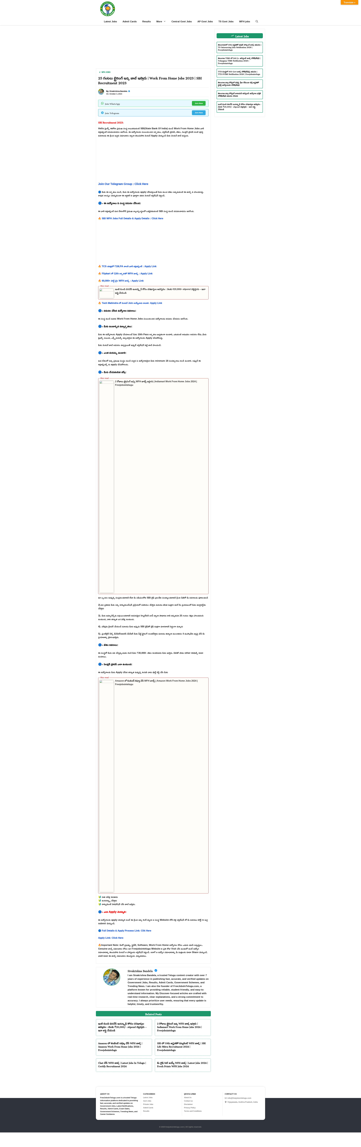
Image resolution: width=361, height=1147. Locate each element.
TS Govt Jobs (226, 21)
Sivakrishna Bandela (118, 91)
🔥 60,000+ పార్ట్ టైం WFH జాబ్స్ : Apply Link (121, 280)
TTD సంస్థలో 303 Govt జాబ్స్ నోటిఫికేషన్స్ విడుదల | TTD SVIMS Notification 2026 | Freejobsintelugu (239, 72)
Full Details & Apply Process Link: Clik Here (126, 930)
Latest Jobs (110, 21)
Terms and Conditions (193, 1111)
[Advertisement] (153, 48)
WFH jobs (244, 21)
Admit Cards (130, 21)
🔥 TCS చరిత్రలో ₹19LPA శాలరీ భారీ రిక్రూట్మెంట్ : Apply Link (127, 266)
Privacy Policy (190, 1107)
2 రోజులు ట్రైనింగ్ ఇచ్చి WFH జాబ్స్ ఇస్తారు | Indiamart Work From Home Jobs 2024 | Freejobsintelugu (179, 1026)
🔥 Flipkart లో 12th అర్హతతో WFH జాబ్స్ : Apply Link (125, 273)
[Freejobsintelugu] (107, 9)
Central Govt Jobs (181, 21)
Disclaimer (188, 1104)
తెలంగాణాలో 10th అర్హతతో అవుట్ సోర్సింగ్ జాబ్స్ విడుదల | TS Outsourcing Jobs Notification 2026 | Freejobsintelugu (239, 47)
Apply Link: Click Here (110, 937)
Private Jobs (148, 1104)
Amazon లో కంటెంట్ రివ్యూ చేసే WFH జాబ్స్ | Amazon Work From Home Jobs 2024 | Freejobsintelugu (120, 1046)
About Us (187, 1097)
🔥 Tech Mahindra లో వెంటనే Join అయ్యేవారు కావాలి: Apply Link (130, 303)
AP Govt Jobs (205, 21)
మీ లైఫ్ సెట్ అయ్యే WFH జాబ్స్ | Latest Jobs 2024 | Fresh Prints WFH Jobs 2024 (182, 1064)
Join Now (199, 103)
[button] (257, 21)
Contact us (188, 1101)
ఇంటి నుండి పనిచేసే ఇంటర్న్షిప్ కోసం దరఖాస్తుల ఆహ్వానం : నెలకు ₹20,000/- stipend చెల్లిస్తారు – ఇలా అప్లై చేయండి (122, 1026)
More (159, 21)
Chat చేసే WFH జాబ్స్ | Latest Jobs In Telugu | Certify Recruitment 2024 (122, 1064)
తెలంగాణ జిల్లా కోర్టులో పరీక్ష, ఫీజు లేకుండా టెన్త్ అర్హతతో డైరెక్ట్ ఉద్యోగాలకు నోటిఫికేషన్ (238, 83)
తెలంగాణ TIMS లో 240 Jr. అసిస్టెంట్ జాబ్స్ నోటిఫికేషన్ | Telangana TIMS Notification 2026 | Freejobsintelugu (239, 60)
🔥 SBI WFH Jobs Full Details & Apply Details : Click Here (130, 218)
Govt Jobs (147, 1101)
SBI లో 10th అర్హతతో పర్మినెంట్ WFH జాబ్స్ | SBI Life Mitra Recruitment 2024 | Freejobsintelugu (181, 1046)
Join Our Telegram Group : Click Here (123, 183)
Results (146, 21)
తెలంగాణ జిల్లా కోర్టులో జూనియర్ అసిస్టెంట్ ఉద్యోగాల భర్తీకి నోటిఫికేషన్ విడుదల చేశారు (239, 94)
